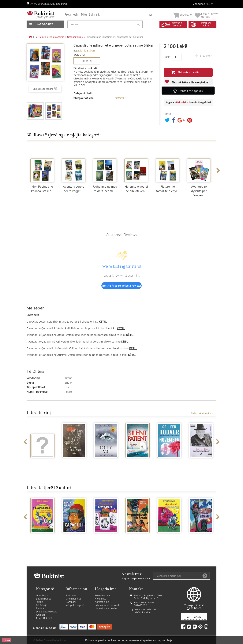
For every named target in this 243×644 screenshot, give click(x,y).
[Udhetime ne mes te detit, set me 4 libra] (105, 164)
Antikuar (40, 615)
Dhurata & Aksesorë (46, 612)
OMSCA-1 (120, 98)
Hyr (150, 14)
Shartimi (201, 461)
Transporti (70, 602)
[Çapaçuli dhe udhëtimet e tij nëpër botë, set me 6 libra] (35, 111)
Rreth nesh (71, 14)
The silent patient (137, 463)
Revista (40, 608)
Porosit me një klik (190, 91)
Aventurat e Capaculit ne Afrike (137, 539)
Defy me (105, 461)
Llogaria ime (105, 589)
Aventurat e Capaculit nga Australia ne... (42, 539)
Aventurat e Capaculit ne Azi (169, 538)
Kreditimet (100, 599)
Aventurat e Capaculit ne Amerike (201, 539)
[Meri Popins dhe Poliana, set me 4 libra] (42, 164)
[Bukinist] (41, 15)
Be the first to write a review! (121, 285)
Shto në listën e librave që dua (189, 82)
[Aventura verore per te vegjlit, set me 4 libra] (73, 164)
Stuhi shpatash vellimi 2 (74, 463)
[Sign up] (205, 575)
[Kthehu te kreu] (30, 37)
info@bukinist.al (142, 612)
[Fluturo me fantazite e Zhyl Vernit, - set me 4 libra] (167, 164)
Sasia (167, 57)
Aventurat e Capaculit (106, 538)
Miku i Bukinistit (90, 14)
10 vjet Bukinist (44, 618)
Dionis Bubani (86, 50)
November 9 (169, 461)
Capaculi (74, 536)
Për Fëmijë (41, 605)
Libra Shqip (42, 595)
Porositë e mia (102, 595)
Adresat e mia (102, 602)
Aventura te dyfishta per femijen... (199, 191)
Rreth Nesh (71, 595)
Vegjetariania (42, 461)
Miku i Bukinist (73, 599)
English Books (43, 599)
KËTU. (103, 321)
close (7, 640)
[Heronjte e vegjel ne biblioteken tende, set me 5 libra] (136, 164)
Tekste (39, 602)
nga (75, 50)
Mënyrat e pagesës (75, 605)
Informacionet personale (107, 605)
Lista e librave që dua (106, 608)
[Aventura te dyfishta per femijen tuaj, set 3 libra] (199, 164)
